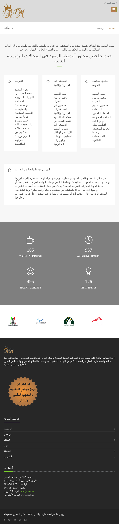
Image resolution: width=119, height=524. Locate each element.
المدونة (7, 451)
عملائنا (7, 439)
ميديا (6, 445)
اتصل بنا (8, 456)
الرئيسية (101, 28)
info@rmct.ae (27, 491)
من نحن (8, 434)
